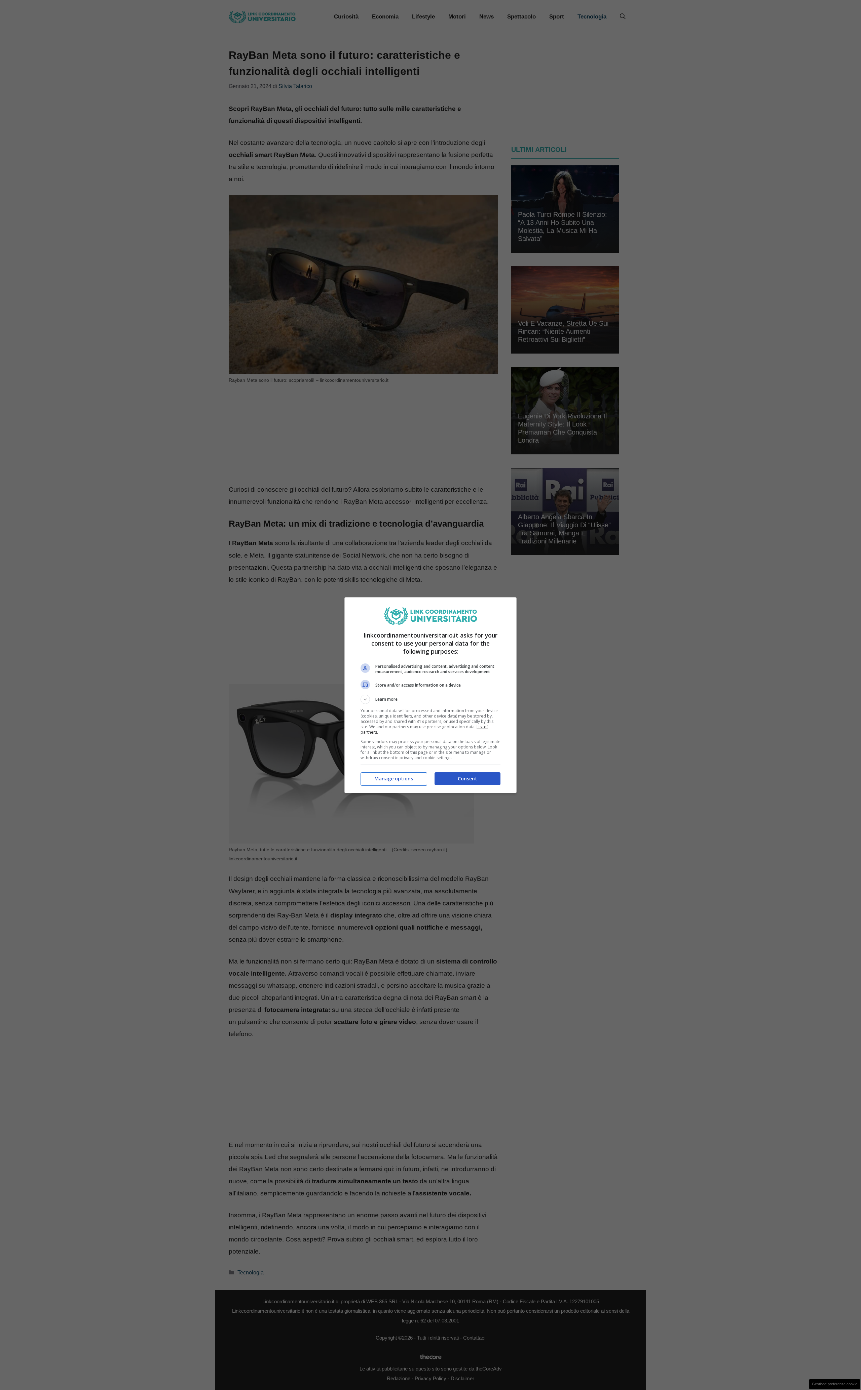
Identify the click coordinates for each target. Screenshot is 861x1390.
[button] (430, 699)
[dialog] (430, 695)
